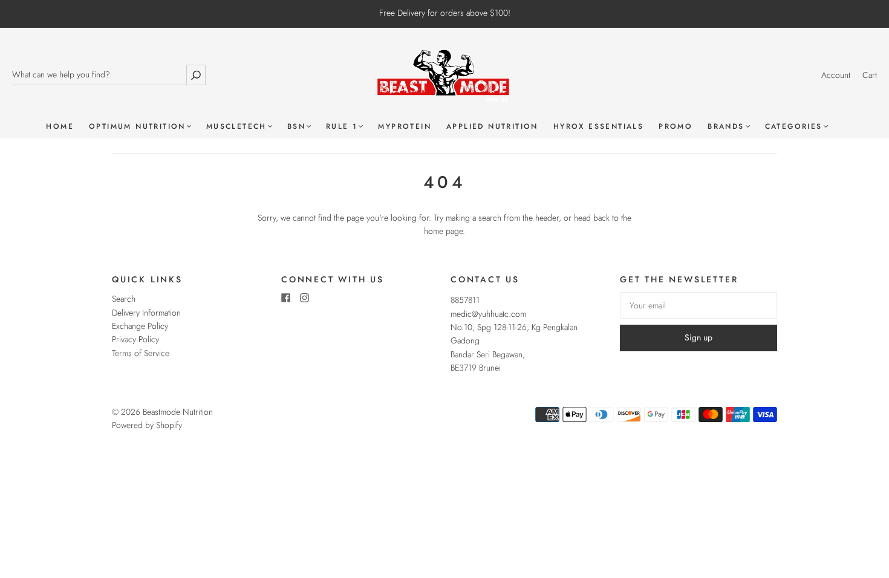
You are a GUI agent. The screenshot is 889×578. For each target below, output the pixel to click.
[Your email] (698, 305)
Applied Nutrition (492, 126)
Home (60, 126)
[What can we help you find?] (99, 75)
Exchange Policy (140, 326)
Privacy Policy (135, 339)
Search (123, 299)
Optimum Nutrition (137, 126)
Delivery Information (146, 313)
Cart (869, 75)
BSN (296, 126)
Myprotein (404, 126)
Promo (675, 126)
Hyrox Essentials (598, 126)
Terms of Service (140, 353)
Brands (726, 126)
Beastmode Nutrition (178, 412)
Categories (793, 126)
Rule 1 (341, 126)
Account (835, 75)
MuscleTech (236, 126)
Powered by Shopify (147, 425)
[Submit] (196, 75)
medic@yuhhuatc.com (488, 314)
